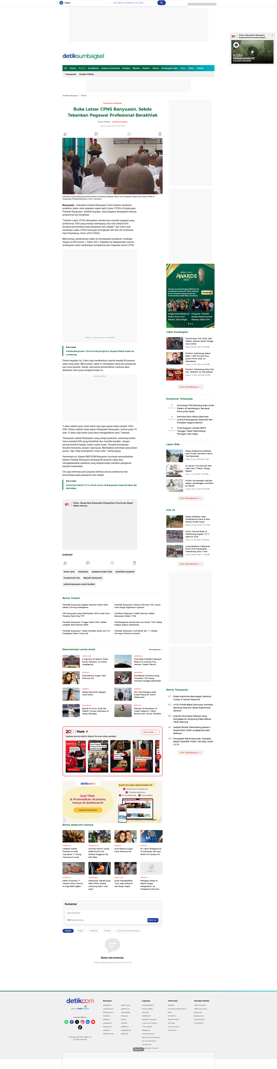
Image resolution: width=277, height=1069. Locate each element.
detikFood (125, 1009)
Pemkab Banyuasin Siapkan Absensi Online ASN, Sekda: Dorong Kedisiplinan (85, 606)
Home (73, 68)
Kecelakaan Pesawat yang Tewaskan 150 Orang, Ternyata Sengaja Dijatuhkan (147, 678)
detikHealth (125, 1012)
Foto (182, 68)
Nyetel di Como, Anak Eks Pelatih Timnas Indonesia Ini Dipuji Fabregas (95, 711)
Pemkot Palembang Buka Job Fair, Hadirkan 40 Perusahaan (199, 370)
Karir (170, 1012)
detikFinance (108, 1012)
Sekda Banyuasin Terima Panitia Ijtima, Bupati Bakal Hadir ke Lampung (100, 353)
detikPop (124, 1034)
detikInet (106, 1016)
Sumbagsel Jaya (169, 68)
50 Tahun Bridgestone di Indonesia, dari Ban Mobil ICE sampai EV (150, 851)
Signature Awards (149, 1019)
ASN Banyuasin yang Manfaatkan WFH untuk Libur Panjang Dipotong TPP (86, 614)
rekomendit (146, 1045)
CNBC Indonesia (200, 1009)
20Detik (124, 1023)
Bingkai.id (146, 1030)
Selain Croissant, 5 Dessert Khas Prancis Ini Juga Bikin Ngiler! (72, 883)
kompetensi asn (72, 578)
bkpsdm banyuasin (92, 578)
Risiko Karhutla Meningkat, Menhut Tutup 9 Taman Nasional (192, 698)
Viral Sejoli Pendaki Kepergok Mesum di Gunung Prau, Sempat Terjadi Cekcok (148, 661)
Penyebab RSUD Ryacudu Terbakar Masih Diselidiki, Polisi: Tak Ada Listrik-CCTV (193, 741)
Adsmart (145, 1012)
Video (191, 68)
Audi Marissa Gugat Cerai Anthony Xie (94, 676)
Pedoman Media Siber (177, 1009)
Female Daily (199, 1019)
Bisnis (156, 68)
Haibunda (198, 1012)
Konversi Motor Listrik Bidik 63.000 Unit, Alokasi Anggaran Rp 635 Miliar (98, 853)
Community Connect (150, 1048)
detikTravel (125, 1005)
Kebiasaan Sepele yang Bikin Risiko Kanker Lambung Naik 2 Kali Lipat (99, 884)
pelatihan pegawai (125, 571)
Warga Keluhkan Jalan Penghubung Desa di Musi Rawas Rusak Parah (197, 519)
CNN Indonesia (200, 1005)
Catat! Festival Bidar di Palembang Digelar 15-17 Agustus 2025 (197, 534)
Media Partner (173, 1019)
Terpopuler (70, 74)
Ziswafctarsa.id (148, 1034)
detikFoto (125, 1027)
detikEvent (146, 1016)
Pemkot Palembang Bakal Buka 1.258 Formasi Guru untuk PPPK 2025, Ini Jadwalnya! (197, 357)
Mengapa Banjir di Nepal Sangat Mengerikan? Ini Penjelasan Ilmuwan (149, 884)
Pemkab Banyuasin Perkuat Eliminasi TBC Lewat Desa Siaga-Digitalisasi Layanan (137, 606)
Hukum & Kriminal (111, 68)
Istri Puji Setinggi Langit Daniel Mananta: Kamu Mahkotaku (145, 694)
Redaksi (171, 1005)
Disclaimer (172, 1030)
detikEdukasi (108, 1009)
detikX (123, 1019)
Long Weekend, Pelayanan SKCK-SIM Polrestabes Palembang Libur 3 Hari (197, 549)
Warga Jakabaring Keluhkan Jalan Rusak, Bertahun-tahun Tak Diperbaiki (199, 453)
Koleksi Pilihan (86, 74)
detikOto (106, 1030)
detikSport (107, 1023)
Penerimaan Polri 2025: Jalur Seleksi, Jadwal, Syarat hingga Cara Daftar (199, 341)
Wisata (136, 68)
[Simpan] (160, 134)
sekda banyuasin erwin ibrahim (79, 584)
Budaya (126, 68)
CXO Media (198, 1023)
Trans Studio (147, 1027)
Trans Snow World (149, 1023)
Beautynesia (199, 1016)
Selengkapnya (155, 649)
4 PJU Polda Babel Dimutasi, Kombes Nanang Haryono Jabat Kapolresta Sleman (193, 707)
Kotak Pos (172, 1016)
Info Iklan (171, 1023)
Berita (82, 68)
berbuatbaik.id (148, 1005)
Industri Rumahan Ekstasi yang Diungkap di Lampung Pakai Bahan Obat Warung (192, 719)
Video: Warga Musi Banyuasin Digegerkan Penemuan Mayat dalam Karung (252, 37)
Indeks (200, 68)
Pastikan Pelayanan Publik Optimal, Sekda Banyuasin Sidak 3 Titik (134, 614)
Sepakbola (93, 68)
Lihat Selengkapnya (189, 387)
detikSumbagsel (70, 95)
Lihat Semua (148, 732)
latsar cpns (69, 571)
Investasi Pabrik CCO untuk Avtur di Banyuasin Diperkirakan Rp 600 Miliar (101, 487)
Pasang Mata (147, 1009)
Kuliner (146, 68)
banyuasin (83, 571)
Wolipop (124, 1016)
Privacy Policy (173, 1027)
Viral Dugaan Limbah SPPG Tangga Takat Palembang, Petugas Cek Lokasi (191, 431)
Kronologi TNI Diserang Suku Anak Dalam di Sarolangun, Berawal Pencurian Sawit (195, 408)
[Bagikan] (129, 134)
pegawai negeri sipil (102, 571)
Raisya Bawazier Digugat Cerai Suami (94, 693)
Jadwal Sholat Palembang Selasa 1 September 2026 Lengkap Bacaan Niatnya (192, 730)
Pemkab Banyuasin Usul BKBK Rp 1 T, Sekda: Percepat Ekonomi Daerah (136, 632)
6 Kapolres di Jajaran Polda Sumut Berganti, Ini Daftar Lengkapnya (95, 661)
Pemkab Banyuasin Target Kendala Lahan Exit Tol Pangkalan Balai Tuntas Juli (86, 632)
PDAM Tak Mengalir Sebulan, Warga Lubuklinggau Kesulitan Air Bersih (199, 483)
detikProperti (108, 1034)
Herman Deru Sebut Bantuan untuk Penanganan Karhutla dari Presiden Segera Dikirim (195, 419)
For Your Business (149, 1041)
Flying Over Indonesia (151, 1037)
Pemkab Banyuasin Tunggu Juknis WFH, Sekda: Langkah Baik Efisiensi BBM (84, 623)
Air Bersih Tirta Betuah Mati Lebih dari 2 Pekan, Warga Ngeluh (198, 468)
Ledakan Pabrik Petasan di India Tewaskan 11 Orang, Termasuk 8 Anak (72, 853)
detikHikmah (126, 1030)
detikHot (106, 1019)
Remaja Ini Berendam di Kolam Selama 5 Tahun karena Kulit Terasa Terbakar (147, 711)
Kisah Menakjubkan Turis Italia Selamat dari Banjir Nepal (123, 883)
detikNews (107, 1005)
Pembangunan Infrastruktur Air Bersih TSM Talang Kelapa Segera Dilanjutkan (138, 623)
